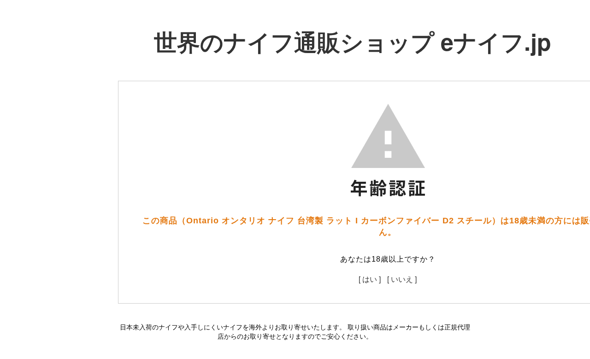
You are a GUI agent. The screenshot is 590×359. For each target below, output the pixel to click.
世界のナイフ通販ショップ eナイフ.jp (352, 41)
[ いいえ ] (402, 279)
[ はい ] (370, 279)
